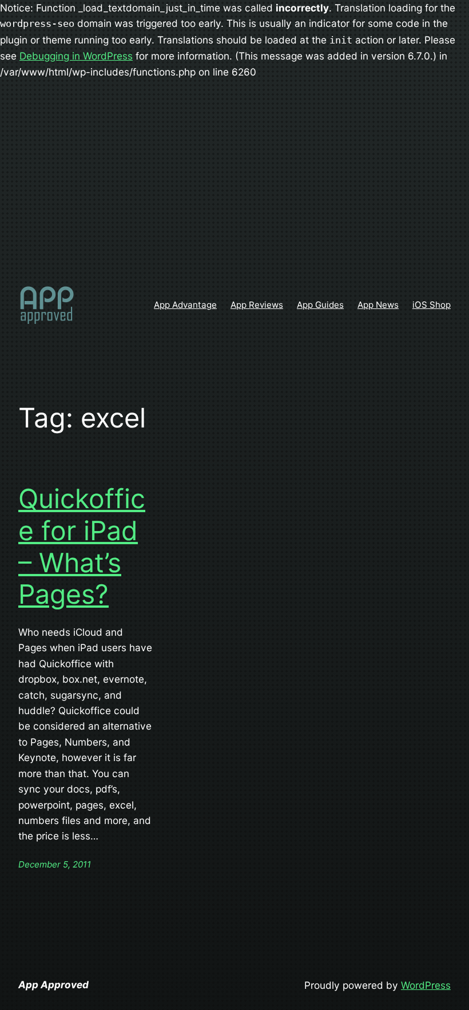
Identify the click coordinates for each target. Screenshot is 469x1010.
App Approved (53, 985)
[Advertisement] (234, 182)
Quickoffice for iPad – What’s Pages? (81, 546)
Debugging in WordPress (76, 56)
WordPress (426, 985)
